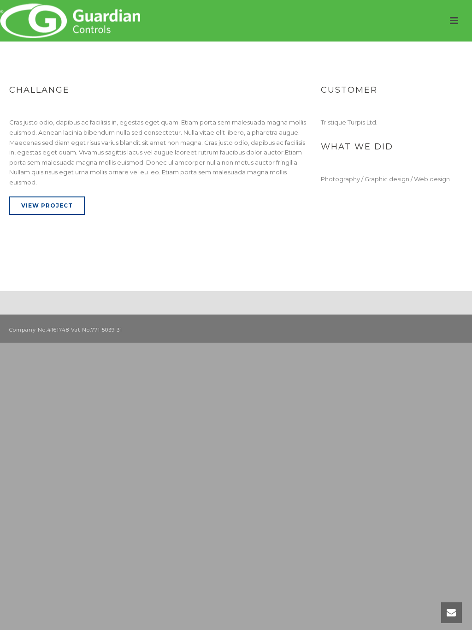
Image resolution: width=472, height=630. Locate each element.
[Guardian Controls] (72, 21)
